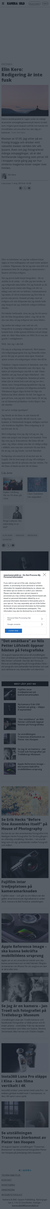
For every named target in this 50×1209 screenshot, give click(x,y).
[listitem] (25, 618)
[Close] (45, 575)
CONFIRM (13, 631)
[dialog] (25, 604)
